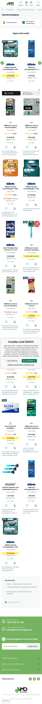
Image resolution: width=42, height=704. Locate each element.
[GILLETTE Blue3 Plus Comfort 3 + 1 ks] (10, 229)
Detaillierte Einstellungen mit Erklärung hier (21, 365)
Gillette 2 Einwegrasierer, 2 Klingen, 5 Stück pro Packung (31, 68)
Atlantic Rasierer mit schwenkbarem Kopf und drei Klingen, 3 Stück (10, 488)
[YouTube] (34, 678)
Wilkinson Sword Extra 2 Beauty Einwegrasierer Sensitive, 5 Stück (31, 127)
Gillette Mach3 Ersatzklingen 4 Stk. (10, 68)
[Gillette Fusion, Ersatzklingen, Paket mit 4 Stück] (10, 168)
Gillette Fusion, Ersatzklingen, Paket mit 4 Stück (10, 188)
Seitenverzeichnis (33, 695)
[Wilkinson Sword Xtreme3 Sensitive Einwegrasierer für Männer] (31, 229)
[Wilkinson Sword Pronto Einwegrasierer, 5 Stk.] (31, 285)
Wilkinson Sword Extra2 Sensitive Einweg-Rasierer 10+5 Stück (10, 305)
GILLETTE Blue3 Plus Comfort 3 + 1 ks (10, 249)
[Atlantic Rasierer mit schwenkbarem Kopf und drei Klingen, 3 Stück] (10, 468)
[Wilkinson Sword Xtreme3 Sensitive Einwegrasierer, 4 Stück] (31, 407)
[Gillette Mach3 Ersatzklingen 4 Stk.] (10, 48)
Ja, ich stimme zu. (29, 361)
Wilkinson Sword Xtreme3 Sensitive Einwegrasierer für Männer (31, 249)
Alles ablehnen (12, 361)
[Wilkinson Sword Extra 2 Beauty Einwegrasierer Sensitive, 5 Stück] (31, 106)
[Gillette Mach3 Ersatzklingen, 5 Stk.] (31, 168)
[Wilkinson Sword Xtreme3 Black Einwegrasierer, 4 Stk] (10, 106)
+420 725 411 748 (15, 622)
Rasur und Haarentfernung (25, 10)
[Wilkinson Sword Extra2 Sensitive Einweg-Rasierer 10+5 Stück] (10, 285)
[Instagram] (38, 678)
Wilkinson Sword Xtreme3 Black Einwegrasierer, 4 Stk (10, 127)
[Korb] (31, 3)
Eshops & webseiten (16, 699)
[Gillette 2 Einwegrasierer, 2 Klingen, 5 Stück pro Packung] (31, 48)
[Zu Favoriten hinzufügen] (6, 147)
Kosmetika (10, 10)
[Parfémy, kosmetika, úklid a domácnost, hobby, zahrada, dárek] (2, 9)
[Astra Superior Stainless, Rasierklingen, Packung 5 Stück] (10, 407)
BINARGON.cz (28, 699)
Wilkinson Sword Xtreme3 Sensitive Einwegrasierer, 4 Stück (31, 427)
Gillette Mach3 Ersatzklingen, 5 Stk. (31, 188)
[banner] (10, 3)
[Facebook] (30, 678)
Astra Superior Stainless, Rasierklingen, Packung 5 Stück (10, 427)
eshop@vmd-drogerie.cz (19, 629)
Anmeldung (32, 646)
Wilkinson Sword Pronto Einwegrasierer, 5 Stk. (31, 305)
